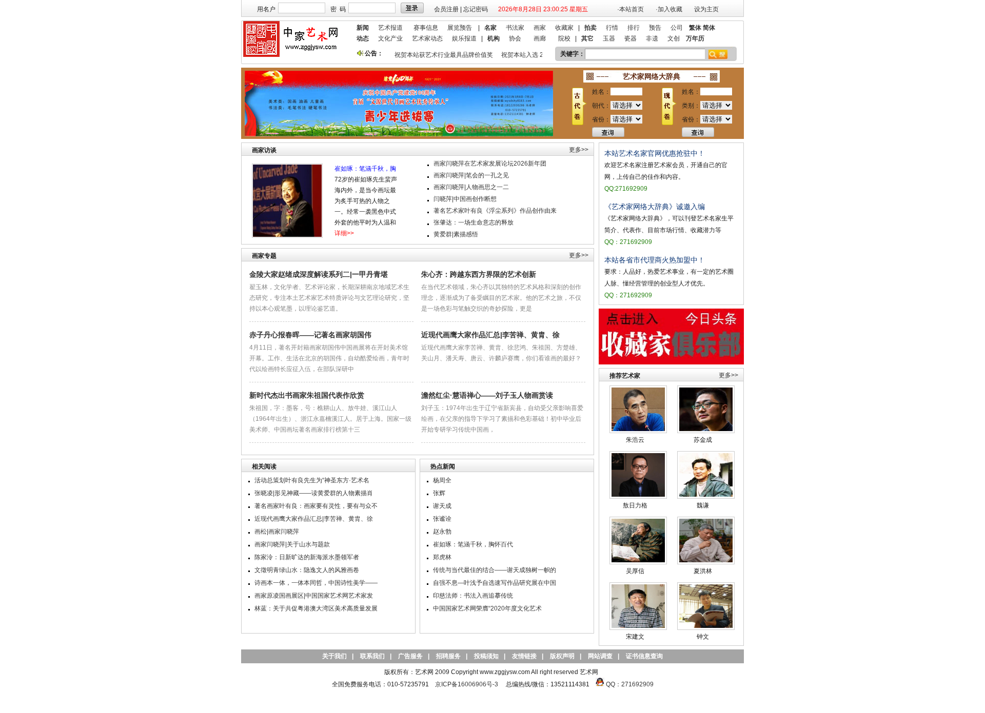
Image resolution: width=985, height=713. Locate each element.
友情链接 (524, 656)
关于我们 (334, 656)
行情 (612, 27)
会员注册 (446, 9)
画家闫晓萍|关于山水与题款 (292, 544)
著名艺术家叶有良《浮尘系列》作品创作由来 (495, 210)
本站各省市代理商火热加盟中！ (654, 260)
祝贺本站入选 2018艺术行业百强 (540, 54)
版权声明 (562, 656)
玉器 (609, 38)
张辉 (439, 493)
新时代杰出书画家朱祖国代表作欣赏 (306, 395)
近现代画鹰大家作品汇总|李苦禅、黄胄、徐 (490, 335)
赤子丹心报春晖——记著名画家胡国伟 (310, 335)
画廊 (540, 38)
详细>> (344, 233)
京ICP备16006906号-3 (466, 684)
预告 (655, 27)
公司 (677, 27)
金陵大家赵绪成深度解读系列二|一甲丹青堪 (318, 274)
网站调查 (600, 656)
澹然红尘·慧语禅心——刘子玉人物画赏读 (487, 395)
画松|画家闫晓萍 (276, 531)
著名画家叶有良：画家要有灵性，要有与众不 (316, 506)
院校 (564, 38)
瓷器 (630, 38)
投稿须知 (486, 656)
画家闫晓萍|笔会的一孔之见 (471, 175)
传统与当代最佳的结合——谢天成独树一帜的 (494, 570)
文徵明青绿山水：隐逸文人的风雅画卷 (306, 570)
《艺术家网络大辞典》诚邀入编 (654, 206)
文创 (673, 38)
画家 (540, 27)
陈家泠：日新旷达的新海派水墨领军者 (306, 557)
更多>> (578, 149)
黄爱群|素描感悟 (456, 234)
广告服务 (410, 656)
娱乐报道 (464, 38)
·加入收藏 (669, 9)
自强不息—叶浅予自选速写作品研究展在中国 (494, 582)
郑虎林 (442, 557)
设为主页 (706, 9)
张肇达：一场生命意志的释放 (474, 222)
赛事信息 (425, 27)
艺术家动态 (427, 38)
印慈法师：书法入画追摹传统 (473, 595)
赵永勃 (442, 531)
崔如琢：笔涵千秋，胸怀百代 (473, 544)
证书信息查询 (644, 656)
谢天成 (442, 506)
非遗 (652, 38)
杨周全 (442, 480)
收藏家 (564, 27)
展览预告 (459, 27)
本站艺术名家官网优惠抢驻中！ (654, 153)
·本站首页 (630, 9)
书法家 (515, 27)
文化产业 (390, 38)
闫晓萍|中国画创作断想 (465, 198)
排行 (633, 27)
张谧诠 (442, 518)
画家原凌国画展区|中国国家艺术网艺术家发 (313, 595)
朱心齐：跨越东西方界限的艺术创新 (478, 274)
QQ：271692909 (630, 684)
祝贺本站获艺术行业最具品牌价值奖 (437, 54)
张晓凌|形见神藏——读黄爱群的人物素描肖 (313, 493)
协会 (515, 38)
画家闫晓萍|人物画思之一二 (471, 187)
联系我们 (372, 656)
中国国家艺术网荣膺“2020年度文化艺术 (487, 608)
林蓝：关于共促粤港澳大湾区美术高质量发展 (316, 608)
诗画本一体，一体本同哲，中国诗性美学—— (316, 582)
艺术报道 (390, 27)
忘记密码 (475, 9)
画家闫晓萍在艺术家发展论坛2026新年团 (490, 163)
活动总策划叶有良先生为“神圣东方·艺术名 (311, 480)
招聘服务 (448, 656)
